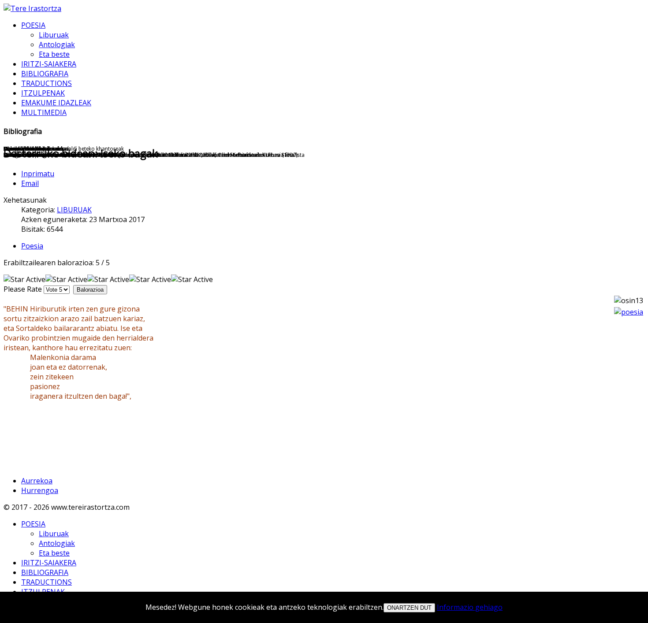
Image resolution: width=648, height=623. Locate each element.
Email (30, 183)
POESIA (33, 25)
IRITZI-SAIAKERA (48, 64)
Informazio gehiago (470, 607)
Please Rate (23, 289)
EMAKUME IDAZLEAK (56, 103)
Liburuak (54, 35)
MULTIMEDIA (44, 112)
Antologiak (57, 44)
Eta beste (54, 54)
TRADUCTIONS (46, 83)
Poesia (32, 246)
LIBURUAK (74, 210)
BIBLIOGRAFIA (44, 73)
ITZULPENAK (43, 93)
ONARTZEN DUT (409, 607)
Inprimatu (37, 173)
